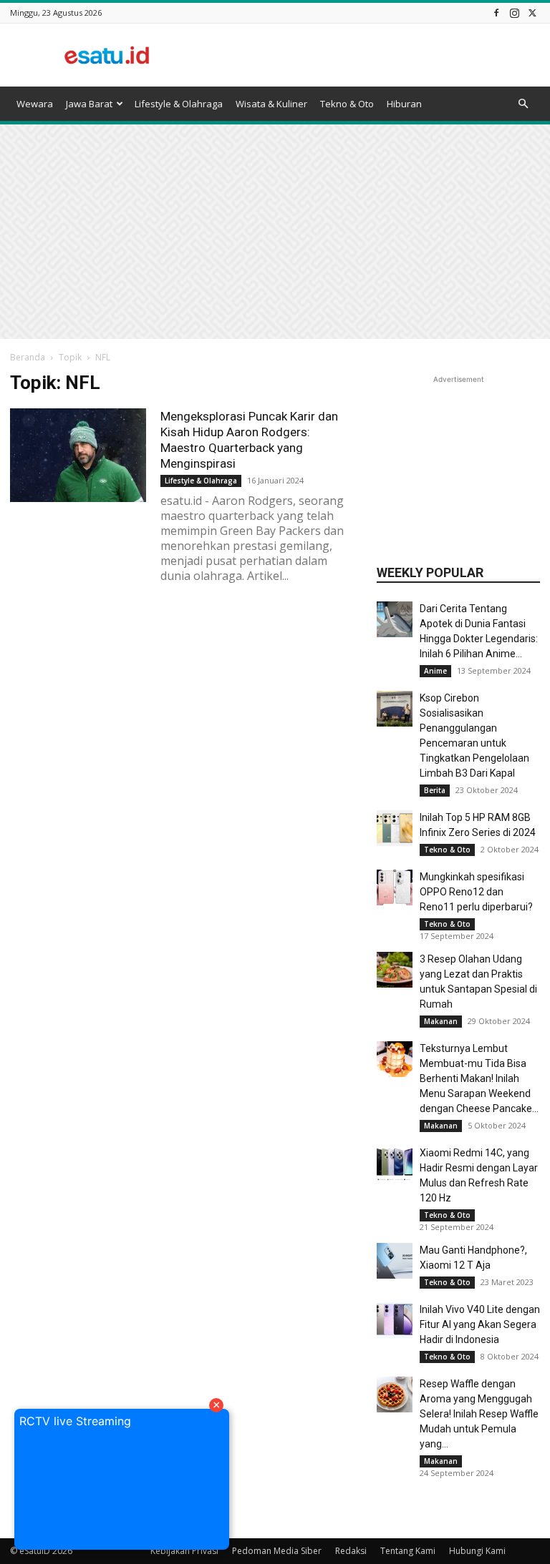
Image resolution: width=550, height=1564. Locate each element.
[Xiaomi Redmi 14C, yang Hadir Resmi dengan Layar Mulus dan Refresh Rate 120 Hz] (394, 1163)
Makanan (441, 1021)
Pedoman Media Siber (277, 1551)
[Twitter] (532, 12)
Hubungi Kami (477, 1551)
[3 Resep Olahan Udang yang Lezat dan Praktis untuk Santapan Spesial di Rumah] (394, 970)
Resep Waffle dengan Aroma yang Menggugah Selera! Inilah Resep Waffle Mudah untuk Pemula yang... (479, 1414)
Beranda (27, 357)
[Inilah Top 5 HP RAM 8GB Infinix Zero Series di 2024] (394, 828)
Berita (434, 790)
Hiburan (404, 103)
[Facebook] (496, 12)
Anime (435, 671)
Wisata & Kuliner (271, 103)
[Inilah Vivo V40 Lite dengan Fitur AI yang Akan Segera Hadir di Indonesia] (394, 1320)
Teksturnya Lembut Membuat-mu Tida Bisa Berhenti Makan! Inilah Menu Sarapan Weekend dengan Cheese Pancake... (479, 1078)
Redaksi (351, 1551)
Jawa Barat (89, 103)
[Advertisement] (371, 55)
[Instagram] (514, 12)
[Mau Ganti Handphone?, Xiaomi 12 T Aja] (394, 1261)
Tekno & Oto (347, 103)
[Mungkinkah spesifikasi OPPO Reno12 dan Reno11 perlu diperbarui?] (394, 887)
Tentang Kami (407, 1551)
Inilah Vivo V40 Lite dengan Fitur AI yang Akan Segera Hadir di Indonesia (480, 1324)
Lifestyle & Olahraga (179, 103)
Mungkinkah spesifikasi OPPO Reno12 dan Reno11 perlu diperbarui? (476, 892)
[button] (523, 104)
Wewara (34, 103)
